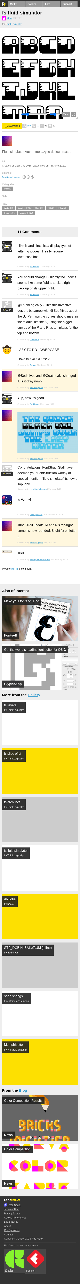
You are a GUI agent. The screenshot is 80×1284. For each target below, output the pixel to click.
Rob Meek (37, 1238)
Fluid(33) (39, 208)
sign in (14, 568)
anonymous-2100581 (40, 559)
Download (14, 126)
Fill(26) (51, 208)
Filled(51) (62, 208)
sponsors (33, 1245)
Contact (8, 1234)
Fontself (30, 1270)
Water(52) (8, 208)
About (7, 1226)
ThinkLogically (13, 24)
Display (7, 189)
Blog (23, 1090)
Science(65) (9, 213)
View (65, 114)
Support (67, 4)
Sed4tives (34, 266)
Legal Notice (11, 1221)
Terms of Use (11, 1209)
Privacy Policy (12, 1213)
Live (47, 4)
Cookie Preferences (15, 1217)
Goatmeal (34, 339)
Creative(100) (24, 208)
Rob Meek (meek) (38, 489)
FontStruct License (11, 177)
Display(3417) (26, 213)
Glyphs (9, 1270)
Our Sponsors (11, 1230)
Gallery (31, 4)
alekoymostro (36, 514)
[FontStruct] (4, 4)
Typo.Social (14, 1205)
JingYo (33, 365)
